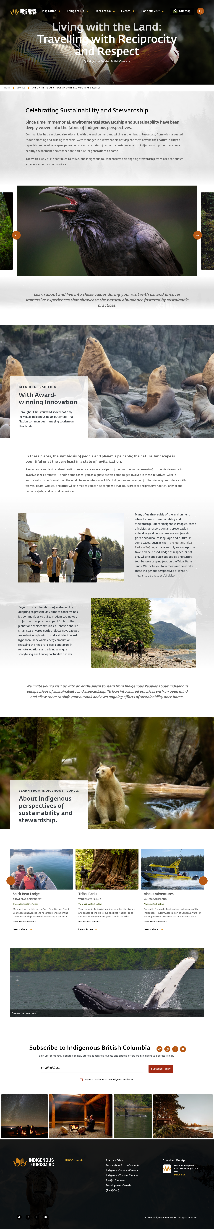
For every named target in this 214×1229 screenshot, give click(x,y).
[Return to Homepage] (23, 11)
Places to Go (102, 11)
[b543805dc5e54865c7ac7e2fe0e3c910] (80, 1116)
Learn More (20, 929)
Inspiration (49, 11)
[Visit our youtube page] (45, 1217)
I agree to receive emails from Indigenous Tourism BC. (109, 1080)
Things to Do (75, 11)
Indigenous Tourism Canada (122, 1175)
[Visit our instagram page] (28, 1217)
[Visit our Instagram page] (167, 1049)
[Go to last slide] (16, 235)
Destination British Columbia (122, 1165)
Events (125, 11)
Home (7, 88)
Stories (21, 88)
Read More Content (24, 922)
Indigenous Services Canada (122, 1170)
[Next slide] (197, 235)
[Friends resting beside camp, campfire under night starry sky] (24, 1116)
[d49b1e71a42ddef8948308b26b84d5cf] (133, 1116)
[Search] (200, 11)
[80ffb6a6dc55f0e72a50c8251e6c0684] (183, 1116)
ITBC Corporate (74, 1160)
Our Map (185, 11)
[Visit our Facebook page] (175, 1049)
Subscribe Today (161, 1069)
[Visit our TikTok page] (159, 1049)
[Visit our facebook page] (36, 1217)
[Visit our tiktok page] (19, 1217)
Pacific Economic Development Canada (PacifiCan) (118, 1185)
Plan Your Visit (150, 11)
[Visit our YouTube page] (183, 1049)
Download (179, 1175)
